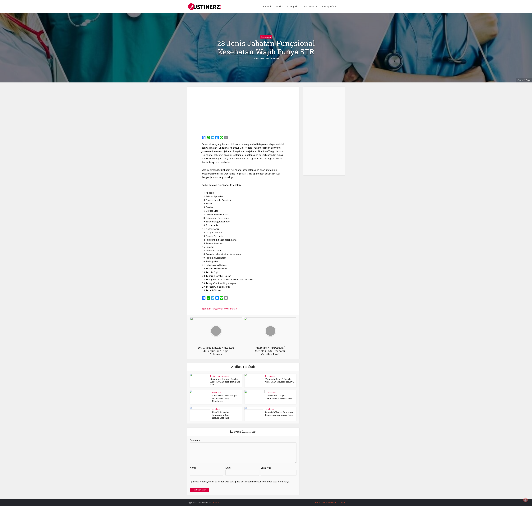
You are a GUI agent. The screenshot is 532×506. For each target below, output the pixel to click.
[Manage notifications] (525, 500)
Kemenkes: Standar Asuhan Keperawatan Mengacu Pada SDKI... (225, 382)
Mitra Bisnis (320, 502)
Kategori (292, 6)
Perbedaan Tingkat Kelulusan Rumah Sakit (279, 397)
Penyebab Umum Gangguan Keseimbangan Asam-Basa (279, 413)
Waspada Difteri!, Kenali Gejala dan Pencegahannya (279, 380)
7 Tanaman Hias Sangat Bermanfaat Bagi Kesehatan (224, 398)
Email (228, 467)
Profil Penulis (331, 502)
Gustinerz (216, 502)
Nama (193, 467)
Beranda (267, 6)
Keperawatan (223, 376)
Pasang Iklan (328, 6)
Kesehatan (266, 37)
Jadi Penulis (310, 6)
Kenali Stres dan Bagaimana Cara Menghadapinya (220, 415)
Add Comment (272, 58)
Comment (195, 440)
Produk (342, 502)
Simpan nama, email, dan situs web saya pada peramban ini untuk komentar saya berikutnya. (241, 481)
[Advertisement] (243, 110)
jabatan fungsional (213, 308)
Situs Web (266, 467)
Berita (279, 6)
